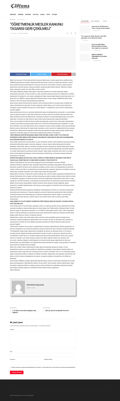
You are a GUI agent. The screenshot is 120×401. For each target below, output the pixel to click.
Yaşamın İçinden (21, 19)
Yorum (12, 329)
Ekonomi (28, 14)
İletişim (54, 14)
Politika (35, 14)
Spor (48, 14)
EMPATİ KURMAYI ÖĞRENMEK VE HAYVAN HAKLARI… (99, 56)
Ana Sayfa (12, 19)
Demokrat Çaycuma (35, 285)
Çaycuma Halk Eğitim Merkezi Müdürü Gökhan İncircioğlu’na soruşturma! (100, 46)
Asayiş (42, 14)
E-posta (13, 359)
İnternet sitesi (48, 359)
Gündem (20, 14)
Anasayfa (13, 14)
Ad (11, 351)
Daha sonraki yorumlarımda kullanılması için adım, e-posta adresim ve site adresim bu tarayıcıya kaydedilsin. (44, 367)
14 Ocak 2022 (13, 33)
